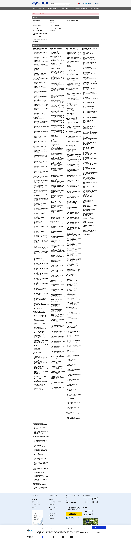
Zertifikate (51, 509)
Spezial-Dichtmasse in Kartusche (40, 487)
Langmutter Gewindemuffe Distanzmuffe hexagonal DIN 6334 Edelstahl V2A (41, 463)
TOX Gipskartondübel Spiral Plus (40, 481)
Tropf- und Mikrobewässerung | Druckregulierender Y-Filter (89, 201)
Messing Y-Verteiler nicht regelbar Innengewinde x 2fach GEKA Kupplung (57, 182)
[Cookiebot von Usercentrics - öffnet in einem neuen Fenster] (29, 537)
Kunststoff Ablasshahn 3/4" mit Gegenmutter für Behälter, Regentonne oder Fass (41, 199)
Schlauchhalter (70, 67)
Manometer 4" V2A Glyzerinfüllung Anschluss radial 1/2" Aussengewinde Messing (57, 93)
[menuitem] (38, 8)
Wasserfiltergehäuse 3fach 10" (40, 316)
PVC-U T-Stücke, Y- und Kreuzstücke (41, 61)
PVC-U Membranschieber (39, 86)
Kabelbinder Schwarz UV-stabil (40, 429)
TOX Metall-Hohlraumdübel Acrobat (41, 476)
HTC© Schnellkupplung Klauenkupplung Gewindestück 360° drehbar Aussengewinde (58, 169)
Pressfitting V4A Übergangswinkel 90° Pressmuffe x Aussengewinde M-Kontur (58, 356)
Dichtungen (35, 353)
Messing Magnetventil (38, 389)
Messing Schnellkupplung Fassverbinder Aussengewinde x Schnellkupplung (57, 211)
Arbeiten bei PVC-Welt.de (54, 25)
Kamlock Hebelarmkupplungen (72, 325)
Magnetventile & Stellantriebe (39, 382)
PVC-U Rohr (36, 51)
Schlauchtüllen (69, 358)
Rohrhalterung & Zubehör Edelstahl (40, 453)
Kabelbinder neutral (38, 425)
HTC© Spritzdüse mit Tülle (56, 201)
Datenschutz (35, 27)
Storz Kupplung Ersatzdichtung (73, 354)
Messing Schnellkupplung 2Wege (57, 247)
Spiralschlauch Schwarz (70, 69)
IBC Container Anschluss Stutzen (89, 62)
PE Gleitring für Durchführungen (40, 378)
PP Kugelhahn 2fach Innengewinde (41, 208)
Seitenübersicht (53, 30)
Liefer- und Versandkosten (38, 28)
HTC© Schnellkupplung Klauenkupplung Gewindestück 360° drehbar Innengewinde (58, 165)
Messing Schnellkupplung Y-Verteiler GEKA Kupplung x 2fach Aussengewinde (58, 179)
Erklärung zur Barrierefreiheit (55, 28)
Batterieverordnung (53, 27)
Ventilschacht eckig (38, 308)
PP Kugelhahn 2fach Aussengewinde (41, 212)
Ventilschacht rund (38, 307)
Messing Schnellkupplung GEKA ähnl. (57, 147)
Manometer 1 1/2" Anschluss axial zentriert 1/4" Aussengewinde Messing (57, 75)
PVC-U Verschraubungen (39, 63)
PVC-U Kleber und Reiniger (39, 323)
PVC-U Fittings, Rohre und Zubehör (40, 49)
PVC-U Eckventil (37, 107)
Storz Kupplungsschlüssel (56, 282)
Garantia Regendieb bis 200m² (89, 188)
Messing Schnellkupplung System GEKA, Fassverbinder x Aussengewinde (73, 266)
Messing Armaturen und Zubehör (57, 59)
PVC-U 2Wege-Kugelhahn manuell (41, 81)
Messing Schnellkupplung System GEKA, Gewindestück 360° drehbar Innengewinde (73, 228)
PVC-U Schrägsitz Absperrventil (40, 105)
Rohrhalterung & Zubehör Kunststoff (40, 424)
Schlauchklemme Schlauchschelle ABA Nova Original (73, 170)
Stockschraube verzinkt (38, 445)
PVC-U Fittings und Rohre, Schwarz (40, 146)
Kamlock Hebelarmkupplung (55, 49)
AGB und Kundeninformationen (39, 23)
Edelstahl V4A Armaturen (55, 68)
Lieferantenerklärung (37, 36)
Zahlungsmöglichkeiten (37, 30)
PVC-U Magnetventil (38, 99)
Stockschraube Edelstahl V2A (40, 458)
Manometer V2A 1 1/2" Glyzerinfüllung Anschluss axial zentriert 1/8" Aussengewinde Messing (57, 82)
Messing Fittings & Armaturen (55, 56)
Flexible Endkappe (37, 352)
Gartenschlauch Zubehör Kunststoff (74, 58)
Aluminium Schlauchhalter (56, 145)
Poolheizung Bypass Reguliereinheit (41, 332)
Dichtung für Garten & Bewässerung (41, 380)
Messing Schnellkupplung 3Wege (57, 249)
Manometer (52, 69)
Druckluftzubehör (53, 113)
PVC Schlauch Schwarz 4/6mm (73, 122)
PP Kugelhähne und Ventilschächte (40, 196)
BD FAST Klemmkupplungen (71, 412)
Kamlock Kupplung (57, 53)
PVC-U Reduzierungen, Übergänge (41, 57)
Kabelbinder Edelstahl (38, 454)
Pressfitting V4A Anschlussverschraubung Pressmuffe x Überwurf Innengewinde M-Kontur (57, 377)
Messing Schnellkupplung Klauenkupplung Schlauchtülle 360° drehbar (57, 154)
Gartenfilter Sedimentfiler (39, 320)
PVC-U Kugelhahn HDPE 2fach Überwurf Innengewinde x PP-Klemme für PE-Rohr (41, 245)
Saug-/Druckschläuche (70, 70)
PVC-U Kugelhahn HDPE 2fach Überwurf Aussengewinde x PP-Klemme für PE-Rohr (41, 248)
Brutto (89, 3)
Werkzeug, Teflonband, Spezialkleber (41, 190)
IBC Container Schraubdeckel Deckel (90, 118)
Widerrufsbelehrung (37, 25)
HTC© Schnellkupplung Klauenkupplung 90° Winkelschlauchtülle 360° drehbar (58, 173)
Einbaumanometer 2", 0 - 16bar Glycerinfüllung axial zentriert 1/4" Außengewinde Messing (57, 109)
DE (80, 3)
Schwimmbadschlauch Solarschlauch (73, 141)
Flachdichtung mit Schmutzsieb (40, 381)
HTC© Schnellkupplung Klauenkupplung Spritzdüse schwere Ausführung (74, 249)
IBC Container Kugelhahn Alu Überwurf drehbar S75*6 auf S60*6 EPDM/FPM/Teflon (90, 115)
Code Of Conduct (53, 23)
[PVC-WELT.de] (40, 3)
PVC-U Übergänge (37, 58)
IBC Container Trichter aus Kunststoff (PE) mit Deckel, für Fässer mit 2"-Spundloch (90, 136)
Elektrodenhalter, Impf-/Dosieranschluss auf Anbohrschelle (39, 337)
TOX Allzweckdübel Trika (39, 472)
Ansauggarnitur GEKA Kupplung (73, 95)
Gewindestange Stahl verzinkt (40, 446)
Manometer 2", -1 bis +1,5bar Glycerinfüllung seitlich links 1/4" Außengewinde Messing (57, 105)
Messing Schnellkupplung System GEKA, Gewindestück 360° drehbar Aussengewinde (73, 232)
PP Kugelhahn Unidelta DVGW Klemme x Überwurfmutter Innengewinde (40, 299)
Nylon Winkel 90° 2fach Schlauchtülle (74, 394)
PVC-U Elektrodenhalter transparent (41, 104)
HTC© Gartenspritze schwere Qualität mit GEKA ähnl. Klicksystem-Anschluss (58, 215)
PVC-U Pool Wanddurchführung (40, 342)
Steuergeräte (85, 219)
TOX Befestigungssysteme (38, 469)
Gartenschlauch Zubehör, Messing (73, 60)
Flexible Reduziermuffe (38, 346)
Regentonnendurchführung (72, 63)
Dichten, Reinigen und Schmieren (40, 488)
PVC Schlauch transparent (72, 119)
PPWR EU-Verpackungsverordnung (40, 39)
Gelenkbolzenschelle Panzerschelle (73, 204)
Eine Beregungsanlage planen (72, 20)
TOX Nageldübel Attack (38, 473)
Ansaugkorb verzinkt (70, 307)
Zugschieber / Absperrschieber (40, 100)
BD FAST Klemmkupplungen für (73, 415)
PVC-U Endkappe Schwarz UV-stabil (41, 176)
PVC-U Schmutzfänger (38, 113)
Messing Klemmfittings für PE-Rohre (58, 61)
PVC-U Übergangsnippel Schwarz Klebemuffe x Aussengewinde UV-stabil (40, 156)
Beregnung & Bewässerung (87, 194)
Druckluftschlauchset (55, 144)
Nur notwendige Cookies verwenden (99, 532)
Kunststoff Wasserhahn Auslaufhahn (41, 201)
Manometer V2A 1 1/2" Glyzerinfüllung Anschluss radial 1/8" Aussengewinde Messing (57, 78)
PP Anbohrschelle (37, 195)
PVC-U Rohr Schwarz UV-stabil (40, 147)
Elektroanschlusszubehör (88, 222)
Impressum (52, 20)
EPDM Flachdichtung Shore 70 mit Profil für (40, 366)
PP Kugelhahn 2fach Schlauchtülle (41, 234)
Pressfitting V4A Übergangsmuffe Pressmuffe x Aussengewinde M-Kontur (57, 326)
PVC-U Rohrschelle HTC (38, 433)
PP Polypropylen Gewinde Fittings (40, 194)
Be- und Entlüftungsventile (39, 84)
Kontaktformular (36, 20)
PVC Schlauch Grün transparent (73, 121)
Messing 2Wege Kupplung (72, 297)
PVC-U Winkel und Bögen (39, 60)
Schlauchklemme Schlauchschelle (73, 197)
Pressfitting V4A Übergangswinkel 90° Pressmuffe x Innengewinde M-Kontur (57, 352)
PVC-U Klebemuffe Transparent (40, 120)
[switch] (52, 537)
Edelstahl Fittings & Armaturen (56, 65)
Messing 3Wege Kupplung (72, 298)
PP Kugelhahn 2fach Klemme (39, 213)
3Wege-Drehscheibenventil (39, 114)
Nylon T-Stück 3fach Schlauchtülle (73, 395)
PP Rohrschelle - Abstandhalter (40, 435)
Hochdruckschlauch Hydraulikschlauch (73, 131)
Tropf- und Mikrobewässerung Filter (90, 204)
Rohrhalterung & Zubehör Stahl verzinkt (41, 436)
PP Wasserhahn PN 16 (38, 262)
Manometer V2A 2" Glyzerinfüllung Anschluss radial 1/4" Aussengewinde (57, 85)
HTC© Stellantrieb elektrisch (39, 384)
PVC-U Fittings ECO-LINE (39, 77)
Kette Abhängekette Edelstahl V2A (41, 468)
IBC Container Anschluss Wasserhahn (89, 143)
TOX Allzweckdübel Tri (38, 471)
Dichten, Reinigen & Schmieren (40, 328)
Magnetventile (86, 207)
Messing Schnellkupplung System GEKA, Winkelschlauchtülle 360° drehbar (73, 235)
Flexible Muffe (37, 345)
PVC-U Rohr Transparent (39, 118)
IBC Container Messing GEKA (88, 102)
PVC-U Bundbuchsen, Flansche (40, 64)
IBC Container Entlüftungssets (89, 177)
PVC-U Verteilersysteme (38, 75)
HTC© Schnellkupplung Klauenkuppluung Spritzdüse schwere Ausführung (58, 198)
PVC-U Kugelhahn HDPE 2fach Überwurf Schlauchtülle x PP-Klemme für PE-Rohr (41, 252)
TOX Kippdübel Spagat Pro (39, 475)
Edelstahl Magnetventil (38, 391)
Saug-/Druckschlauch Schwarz (73, 74)
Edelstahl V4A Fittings (55, 67)
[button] (87, 3)
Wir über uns (52, 22)
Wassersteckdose (86, 234)
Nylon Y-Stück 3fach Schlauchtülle (73, 397)
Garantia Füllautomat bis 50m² (89, 184)
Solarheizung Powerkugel (39, 331)
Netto (84, 3)
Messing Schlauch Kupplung (56, 238)
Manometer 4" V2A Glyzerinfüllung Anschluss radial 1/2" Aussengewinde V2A (57, 96)
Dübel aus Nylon (36, 483)
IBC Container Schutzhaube (88, 181)
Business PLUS (52, 515)
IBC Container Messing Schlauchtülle (90, 98)
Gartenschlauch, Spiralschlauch (73, 57)
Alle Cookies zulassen (99, 527)
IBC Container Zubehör (86, 50)
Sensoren (85, 221)
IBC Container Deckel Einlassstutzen (90, 117)
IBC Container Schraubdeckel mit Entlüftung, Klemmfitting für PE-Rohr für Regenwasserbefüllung (90, 123)
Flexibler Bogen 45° (38, 348)
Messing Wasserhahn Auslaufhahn (57, 60)
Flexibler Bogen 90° (38, 349)
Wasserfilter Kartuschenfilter (38, 311)
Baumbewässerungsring (70, 145)
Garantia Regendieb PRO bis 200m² (90, 190)
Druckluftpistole (54, 141)
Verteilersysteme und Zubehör (89, 211)
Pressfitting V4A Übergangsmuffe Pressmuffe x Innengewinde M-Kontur (57, 323)
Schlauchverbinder (70, 398)
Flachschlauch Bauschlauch (71, 132)
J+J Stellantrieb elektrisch (39, 385)
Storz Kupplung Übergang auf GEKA (74, 345)
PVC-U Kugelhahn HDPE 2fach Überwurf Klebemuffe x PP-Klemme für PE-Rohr (41, 241)
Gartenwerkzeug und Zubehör (89, 232)
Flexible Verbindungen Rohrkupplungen (41, 344)
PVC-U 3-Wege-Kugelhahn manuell (41, 87)
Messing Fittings (54, 57)
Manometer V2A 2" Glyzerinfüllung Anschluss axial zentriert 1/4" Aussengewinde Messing (57, 89)
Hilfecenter (35, 22)
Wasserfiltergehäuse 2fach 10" (40, 315)
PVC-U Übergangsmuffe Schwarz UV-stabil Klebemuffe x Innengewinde (40, 152)
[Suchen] (68, 4)
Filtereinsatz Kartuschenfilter (39, 312)
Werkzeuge (36, 324)
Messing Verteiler (54, 135)
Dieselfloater (35, 41)
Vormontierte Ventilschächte (39, 309)
